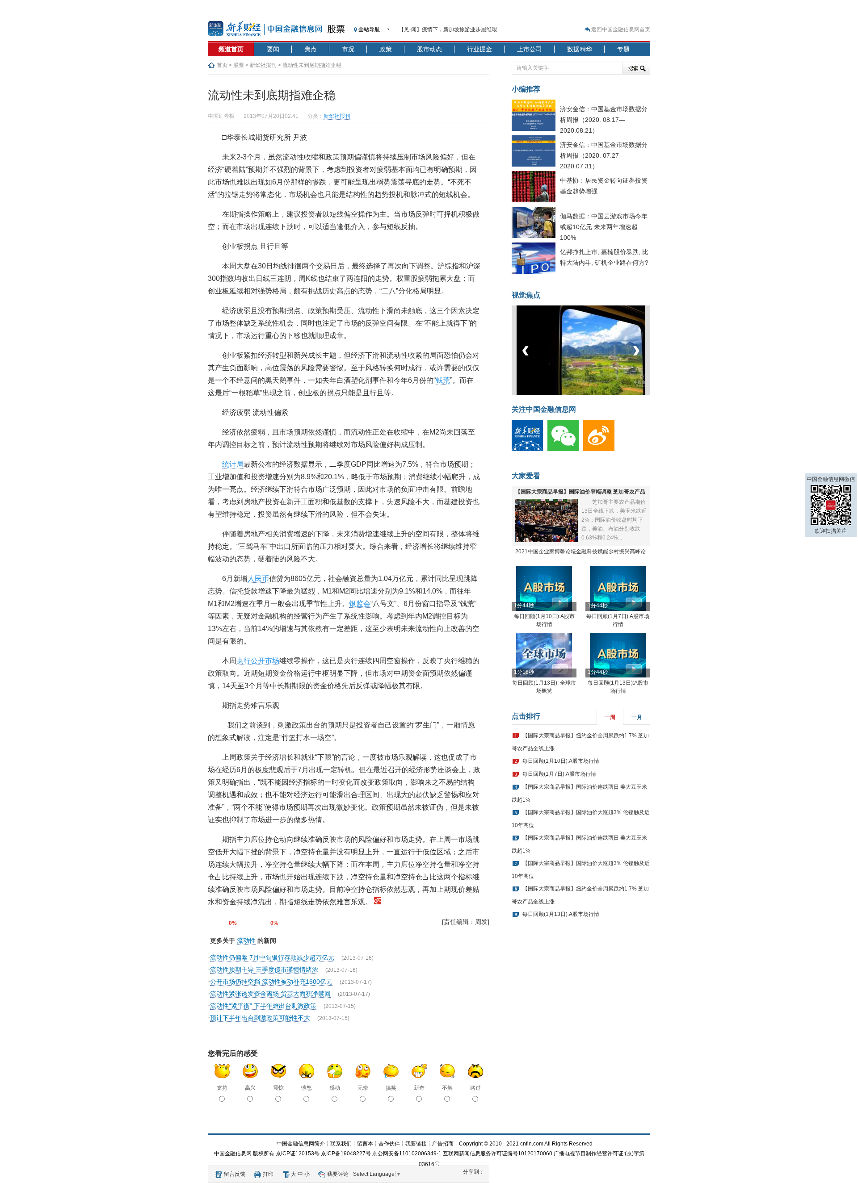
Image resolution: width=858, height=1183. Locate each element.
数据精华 (579, 49)
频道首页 (231, 49)
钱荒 (443, 380)
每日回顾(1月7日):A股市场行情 (559, 774)
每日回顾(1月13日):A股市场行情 (560, 914)
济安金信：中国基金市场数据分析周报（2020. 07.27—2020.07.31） (604, 155)
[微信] (565, 449)
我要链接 (416, 1144)
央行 (243, 661)
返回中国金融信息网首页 (620, 29)
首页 (222, 65)
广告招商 (443, 1144)
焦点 (310, 49)
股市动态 (429, 49)
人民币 (258, 578)
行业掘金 (479, 49)
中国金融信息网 (233, 1153)
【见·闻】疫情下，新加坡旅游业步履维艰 (448, 29)
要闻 (273, 49)
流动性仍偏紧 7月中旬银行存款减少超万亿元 (272, 957)
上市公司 (529, 49)
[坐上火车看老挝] (596, 393)
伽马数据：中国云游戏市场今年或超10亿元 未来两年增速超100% (604, 227)
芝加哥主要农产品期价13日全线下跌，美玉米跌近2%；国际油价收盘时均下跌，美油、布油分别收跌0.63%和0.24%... (614, 520)
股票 (336, 29)
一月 (636, 717)
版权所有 (263, 1153)
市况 (348, 49)
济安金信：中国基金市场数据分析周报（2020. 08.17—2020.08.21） (604, 119)
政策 (385, 49)
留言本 (365, 1144)
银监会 (359, 603)
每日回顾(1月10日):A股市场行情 (560, 761)
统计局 (233, 464)
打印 (268, 1174)
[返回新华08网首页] (377, 902)
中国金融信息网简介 (301, 1144)
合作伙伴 (389, 1144)
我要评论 (338, 1174)
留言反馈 (234, 1174)
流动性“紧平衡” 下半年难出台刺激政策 (263, 1005)
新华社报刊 (263, 65)
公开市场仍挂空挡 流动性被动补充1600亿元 (271, 981)
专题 (623, 49)
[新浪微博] (601, 449)
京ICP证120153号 (298, 1153)
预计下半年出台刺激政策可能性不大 (260, 1017)
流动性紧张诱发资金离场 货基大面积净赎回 (270, 993)
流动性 (246, 940)
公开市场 (265, 661)
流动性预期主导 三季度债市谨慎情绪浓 (264, 969)
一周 (610, 717)
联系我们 (341, 1144)
